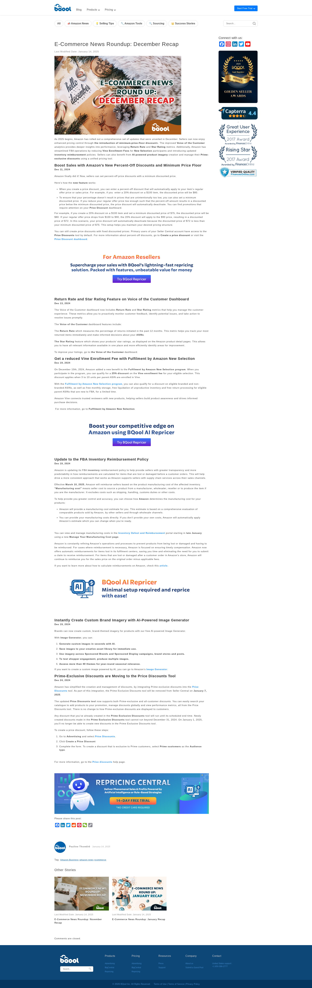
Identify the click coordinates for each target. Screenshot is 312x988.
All (58, 23)
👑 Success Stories (183, 23)
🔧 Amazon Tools (131, 23)
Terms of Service (176, 984)
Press (160, 963)
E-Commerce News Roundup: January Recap (138, 919)
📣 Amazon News (78, 23)
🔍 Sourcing (156, 23)
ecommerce (100, 860)
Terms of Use (160, 984)
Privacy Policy (193, 984)
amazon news (86, 860)
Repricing (109, 971)
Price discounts (102, 762)
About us (189, 963)
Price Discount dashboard (70, 239)
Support (161, 967)
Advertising (110, 963)
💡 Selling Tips (105, 23)
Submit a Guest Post (194, 967)
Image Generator (156, 669)
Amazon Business (69, 860)
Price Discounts (105, 736)
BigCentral (109, 967)
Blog (79, 9)
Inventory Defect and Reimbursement (141, 533)
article (164, 565)
